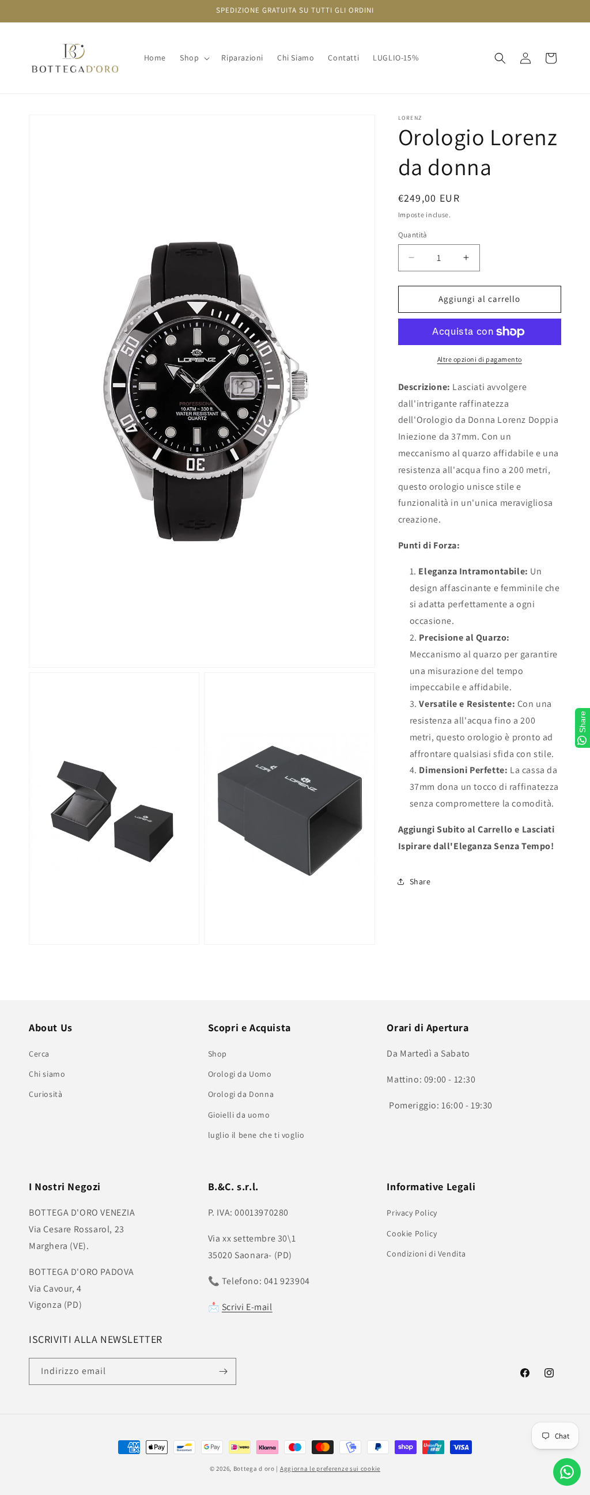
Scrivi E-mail (247, 1307)
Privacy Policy (412, 1213)
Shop (217, 1054)
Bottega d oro (254, 1468)
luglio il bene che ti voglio (256, 1135)
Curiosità (45, 1094)
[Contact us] (567, 1472)
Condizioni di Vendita (426, 1253)
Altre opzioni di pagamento (479, 359)
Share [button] (420, 881)
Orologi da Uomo (240, 1074)
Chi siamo (47, 1074)
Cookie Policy (412, 1233)
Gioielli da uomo (239, 1115)
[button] (193, 58)
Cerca (39, 1054)
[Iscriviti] (223, 1371)
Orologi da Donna (241, 1094)
